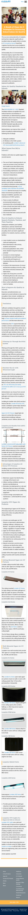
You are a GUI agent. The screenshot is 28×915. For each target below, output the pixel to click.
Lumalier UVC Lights (7, 822)
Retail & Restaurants (20, 892)
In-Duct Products (7, 873)
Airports (18, 897)
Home (4, 871)
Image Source (6, 106)
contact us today (6, 846)
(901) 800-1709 (14, 902)
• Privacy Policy (15, 910)
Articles (4, 880)
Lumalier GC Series (19, 588)
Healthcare (18, 871)
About (4, 885)
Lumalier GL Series (9, 677)
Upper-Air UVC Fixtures (8, 413)
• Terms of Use (22, 910)
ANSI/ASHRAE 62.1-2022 (11, 109)
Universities (18, 873)
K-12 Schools (19, 876)
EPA (12, 324)
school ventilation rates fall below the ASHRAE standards (13, 188)
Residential (18, 895)
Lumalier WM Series (10, 728)
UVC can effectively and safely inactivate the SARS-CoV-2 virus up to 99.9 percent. (14, 387)
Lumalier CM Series (9, 752)
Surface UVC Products (8, 878)
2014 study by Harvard (9, 43)
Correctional (19, 886)
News (4, 883)
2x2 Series (14, 627)
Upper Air (5, 876)
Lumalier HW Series (9, 702)
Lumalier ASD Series (15, 794)
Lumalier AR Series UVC (17, 403)
